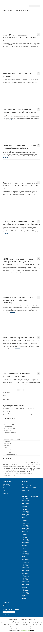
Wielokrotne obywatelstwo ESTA (11, 449)
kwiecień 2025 (26, 522)
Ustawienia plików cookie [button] (25, 630)
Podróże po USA (9, 468)
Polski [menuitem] (22, 626)
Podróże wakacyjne (24, 468)
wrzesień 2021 (26, 576)
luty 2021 (25, 587)
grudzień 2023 (26, 540)
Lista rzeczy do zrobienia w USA (33, 464)
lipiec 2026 (25, 498)
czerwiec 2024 (26, 533)
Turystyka (29, 470)
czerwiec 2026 (26, 500)
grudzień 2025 (26, 509)
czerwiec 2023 (26, 550)
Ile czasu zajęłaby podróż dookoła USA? (11, 413)
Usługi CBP (6, 447)
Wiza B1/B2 (34, 473)
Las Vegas (18, 464)
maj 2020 (25, 595)
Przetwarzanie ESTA (8, 436)
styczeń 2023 (26, 557)
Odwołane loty (20, 466)
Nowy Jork (9, 466)
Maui (39, 464)
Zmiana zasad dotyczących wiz (10, 454)
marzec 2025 (26, 523)
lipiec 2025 (25, 517)
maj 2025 (25, 520)
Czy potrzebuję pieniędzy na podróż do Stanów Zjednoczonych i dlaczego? (19, 408)
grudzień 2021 (26, 573)
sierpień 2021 (26, 578)
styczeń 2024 (26, 539)
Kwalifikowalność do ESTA (9, 426)
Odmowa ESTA (14, 466)
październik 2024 (26, 526)
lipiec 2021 (25, 579)
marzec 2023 (26, 554)
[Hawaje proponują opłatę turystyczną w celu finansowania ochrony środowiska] (21, 133)
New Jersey (5, 466)
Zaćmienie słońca (11, 475)
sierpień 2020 (26, 590)
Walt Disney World (10, 473)
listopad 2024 (26, 525)
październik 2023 (26, 543)
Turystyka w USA (7, 445)
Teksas (17, 470)
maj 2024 (25, 534)
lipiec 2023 (25, 548)
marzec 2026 (26, 505)
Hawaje (25, 462)
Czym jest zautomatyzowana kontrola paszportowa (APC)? (15, 409)
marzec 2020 (26, 598)
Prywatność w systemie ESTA (10, 434)
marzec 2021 (26, 585)
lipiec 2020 (25, 592)
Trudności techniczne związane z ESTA (12, 439)
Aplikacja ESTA (6, 493)
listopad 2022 (26, 561)
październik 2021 (26, 575)
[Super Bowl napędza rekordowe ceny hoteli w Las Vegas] (21, 61)
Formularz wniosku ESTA (9, 424)
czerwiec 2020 (26, 593)
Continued (24, 47)
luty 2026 (25, 506)
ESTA (12, 462)
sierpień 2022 (26, 564)
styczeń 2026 (26, 508)
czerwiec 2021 (26, 581)
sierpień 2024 (26, 529)
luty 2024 (25, 537)
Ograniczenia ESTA (8, 430)
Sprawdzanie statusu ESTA (8, 495)
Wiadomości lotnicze (17, 473)
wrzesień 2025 (26, 514)
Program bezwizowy (36, 468)
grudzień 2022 (26, 559)
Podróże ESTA (28, 466)
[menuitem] (12, 619)
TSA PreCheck (7, 441)
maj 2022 (25, 568)
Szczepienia (14, 470)
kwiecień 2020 (26, 596)
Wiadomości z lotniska (27, 473)
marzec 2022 (26, 571)
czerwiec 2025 (26, 519)
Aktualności (6, 422)
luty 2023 (25, 556)
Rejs (10, 470)
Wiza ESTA (38, 473)
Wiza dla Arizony (6, 411)
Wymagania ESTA (8, 452)
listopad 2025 (26, 511)
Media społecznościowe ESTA (10, 428)
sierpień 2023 (26, 547)
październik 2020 (26, 589)
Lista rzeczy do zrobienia (25, 464)
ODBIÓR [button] (32, 630)
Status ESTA (6, 437)
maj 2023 (25, 551)
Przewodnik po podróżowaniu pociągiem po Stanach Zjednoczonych (17, 414)
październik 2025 (26, 512)
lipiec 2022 (25, 565)
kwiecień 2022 (26, 570)
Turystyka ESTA (7, 443)
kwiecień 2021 (26, 584)
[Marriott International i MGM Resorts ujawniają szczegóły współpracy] (21, 361)
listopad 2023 (26, 542)
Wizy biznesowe (5, 475)
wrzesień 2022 (26, 562)
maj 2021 (25, 582)
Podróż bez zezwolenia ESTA (10, 432)
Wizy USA (6, 450)
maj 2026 (25, 501)
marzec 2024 (26, 536)
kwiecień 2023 (26, 553)
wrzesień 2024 (26, 528)
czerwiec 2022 (26, 567)
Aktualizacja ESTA (8, 421)
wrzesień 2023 (26, 545)
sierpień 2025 (26, 515)
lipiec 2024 (25, 531)
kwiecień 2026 (26, 503)
